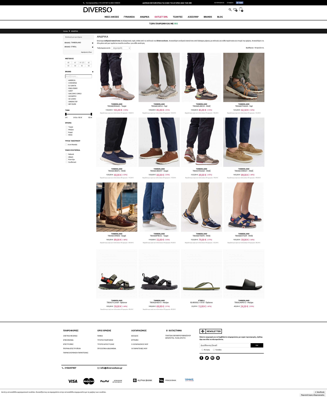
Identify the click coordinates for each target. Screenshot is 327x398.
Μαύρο (71, 129)
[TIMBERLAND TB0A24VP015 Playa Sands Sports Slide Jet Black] (243, 273)
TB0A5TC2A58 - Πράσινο (117, 302)
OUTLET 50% (161, 17)
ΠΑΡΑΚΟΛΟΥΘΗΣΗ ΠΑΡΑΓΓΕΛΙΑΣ (75, 352)
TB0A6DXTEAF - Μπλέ (244, 236)
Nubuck (71, 154)
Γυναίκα (218, 350)
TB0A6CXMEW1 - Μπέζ (244, 171)
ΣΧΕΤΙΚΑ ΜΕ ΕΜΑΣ (70, 336)
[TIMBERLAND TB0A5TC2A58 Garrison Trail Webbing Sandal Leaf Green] (116, 273)
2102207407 (70, 368)
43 (68, 66)
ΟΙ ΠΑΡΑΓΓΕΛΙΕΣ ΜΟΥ (139, 348)
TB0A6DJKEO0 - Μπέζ (201, 106)
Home (65, 31)
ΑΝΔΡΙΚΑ (144, 17)
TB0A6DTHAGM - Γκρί (244, 106)
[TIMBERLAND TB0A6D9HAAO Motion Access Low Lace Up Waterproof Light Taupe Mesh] (116, 77)
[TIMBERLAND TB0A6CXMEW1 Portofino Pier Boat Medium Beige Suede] (243, 142)
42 (89, 62)
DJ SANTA (72, 85)
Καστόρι (71, 159)
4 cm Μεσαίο (72, 144)
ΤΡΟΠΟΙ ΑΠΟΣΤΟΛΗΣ (105, 344)
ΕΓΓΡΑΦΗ (134, 340)
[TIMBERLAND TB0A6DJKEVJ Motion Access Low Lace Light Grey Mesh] (159, 77)
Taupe (70, 127)
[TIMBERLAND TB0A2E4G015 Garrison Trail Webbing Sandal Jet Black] (159, 273)
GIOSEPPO (72, 96)
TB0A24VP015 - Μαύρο (243, 302)
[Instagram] (213, 358)
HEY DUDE (72, 104)
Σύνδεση (230, 2)
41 (75, 62)
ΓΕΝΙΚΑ (100, 336)
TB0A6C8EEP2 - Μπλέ (117, 171)
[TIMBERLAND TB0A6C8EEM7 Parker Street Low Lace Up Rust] (159, 142)
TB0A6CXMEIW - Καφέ (117, 236)
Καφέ (70, 132)
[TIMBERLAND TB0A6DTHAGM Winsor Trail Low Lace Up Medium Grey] (243, 77)
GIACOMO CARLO (74, 93)
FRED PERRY (73, 88)
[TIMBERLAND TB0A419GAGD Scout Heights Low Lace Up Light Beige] (201, 142)
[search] (230, 9)
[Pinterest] (218, 358)
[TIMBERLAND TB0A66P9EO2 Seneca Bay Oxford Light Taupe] (159, 207)
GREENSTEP (73, 101)
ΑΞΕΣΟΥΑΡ (193, 17)
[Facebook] (202, 358)
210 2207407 (103, 3)
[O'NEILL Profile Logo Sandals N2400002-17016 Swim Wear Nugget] (201, 273)
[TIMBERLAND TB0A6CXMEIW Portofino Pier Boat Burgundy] (116, 207)
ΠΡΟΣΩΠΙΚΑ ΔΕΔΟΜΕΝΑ (106, 348)
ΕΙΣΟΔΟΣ (134, 336)
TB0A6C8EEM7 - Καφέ (159, 171)
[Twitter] (207, 358)
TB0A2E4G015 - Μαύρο (159, 302)
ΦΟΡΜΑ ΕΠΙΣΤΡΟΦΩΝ (72, 348)
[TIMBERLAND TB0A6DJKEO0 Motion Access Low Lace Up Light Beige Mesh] (201, 77)
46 (89, 66)
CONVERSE (72, 83)
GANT (70, 91)
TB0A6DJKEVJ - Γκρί (159, 106)
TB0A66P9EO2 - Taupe (159, 236)
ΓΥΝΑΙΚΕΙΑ (129, 17)
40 (68, 62)
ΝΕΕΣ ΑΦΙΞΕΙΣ (112, 17)
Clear (91, 71)
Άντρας (207, 350)
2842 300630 (115, 3)
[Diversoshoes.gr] (98, 9)
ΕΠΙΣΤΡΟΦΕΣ (68, 344)
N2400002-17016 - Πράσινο (201, 302)
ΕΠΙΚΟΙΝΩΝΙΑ (68, 340)
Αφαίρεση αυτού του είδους (91, 43)
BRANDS (208, 17)
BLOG (220, 17)
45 (82, 66)
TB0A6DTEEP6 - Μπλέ (201, 236)
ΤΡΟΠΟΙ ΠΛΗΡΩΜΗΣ (105, 340)
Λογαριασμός (219, 2)
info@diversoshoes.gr (111, 368)
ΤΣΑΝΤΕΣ (178, 17)
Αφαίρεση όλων (86, 52)
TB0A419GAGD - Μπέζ (202, 171)
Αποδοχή (320, 392)
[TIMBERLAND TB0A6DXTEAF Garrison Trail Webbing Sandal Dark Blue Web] (243, 207)
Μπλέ (70, 135)
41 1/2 (82, 62)
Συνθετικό (72, 162)
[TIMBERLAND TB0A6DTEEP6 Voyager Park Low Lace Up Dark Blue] (201, 207)
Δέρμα (70, 157)
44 (75, 66)
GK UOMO (72, 99)
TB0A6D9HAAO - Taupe (116, 106)
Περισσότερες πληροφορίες (312, 395)
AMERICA (71, 80)
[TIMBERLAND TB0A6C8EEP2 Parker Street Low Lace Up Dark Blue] (116, 142)
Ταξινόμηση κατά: (103, 48)
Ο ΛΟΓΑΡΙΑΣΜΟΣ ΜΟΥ (139, 344)
